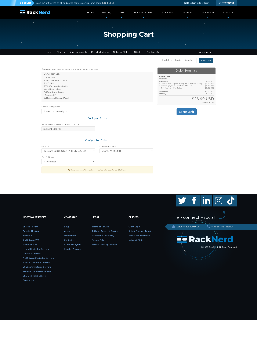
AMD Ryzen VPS (31, 240)
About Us (228, 12)
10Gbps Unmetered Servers (36, 262)
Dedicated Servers (143, 12)
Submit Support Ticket (139, 231)
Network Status (121, 52)
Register (189, 60)
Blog (66, 226)
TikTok (229, 196)
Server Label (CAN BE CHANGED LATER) (60, 124)
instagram (218, 196)
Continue (185, 111)
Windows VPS (30, 244)
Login (178, 60)
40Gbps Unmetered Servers (37, 271)
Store (60, 52)
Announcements (78, 52)
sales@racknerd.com (199, 3)
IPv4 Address (47, 157)
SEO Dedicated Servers (34, 275)
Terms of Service (100, 226)
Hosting (106, 12)
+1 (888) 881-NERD (222, 226)
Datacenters (207, 12)
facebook (193, 196)
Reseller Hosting (31, 231)
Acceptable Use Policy (103, 235)
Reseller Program (72, 249)
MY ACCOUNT (227, 3)
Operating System (107, 146)
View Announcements (139, 235)
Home (90, 12)
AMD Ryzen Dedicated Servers (38, 258)
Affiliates (138, 52)
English (166, 60)
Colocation (168, 12)
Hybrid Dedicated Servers (36, 249)
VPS (121, 12)
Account (204, 52)
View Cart (206, 60)
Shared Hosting (30, 226)
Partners (187, 12)
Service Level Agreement (104, 244)
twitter (180, 196)
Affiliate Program (72, 244)
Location (45, 146)
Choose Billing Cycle (50, 106)
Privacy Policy (99, 240)
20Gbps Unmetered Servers (37, 267)
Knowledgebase (100, 52)
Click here (122, 170)
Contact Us (153, 52)
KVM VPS (28, 235)
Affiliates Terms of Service (105, 231)
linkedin (204, 196)
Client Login (134, 226)
